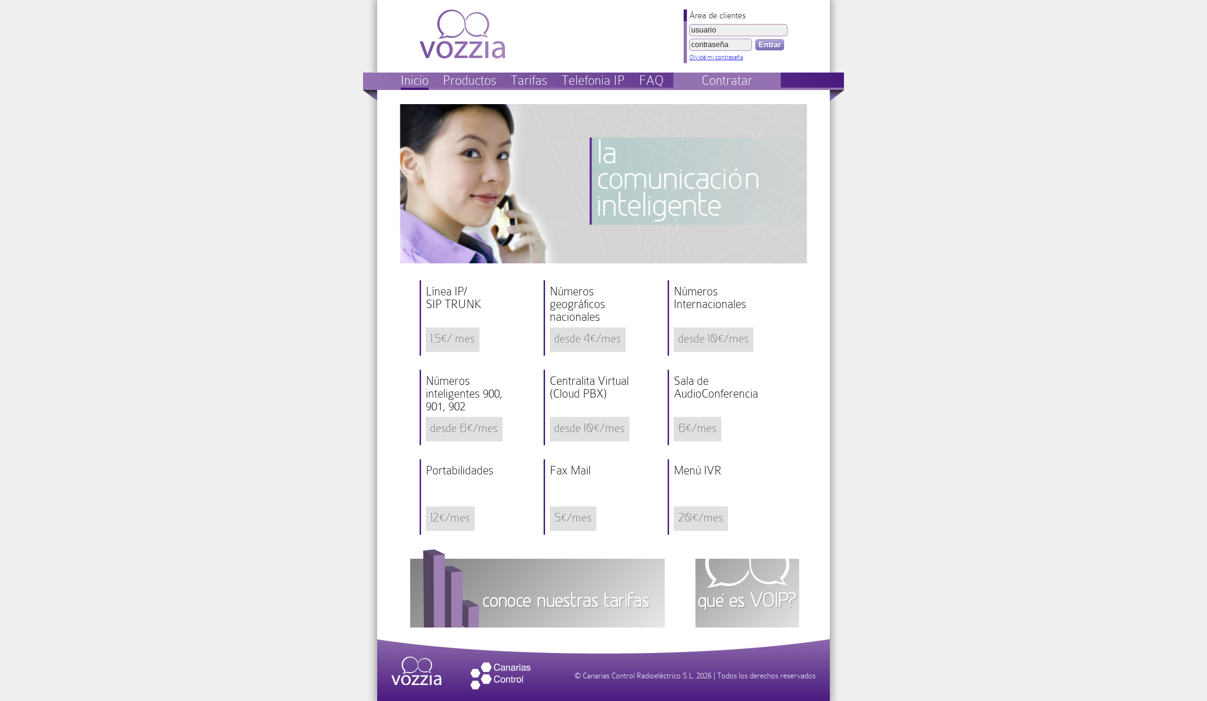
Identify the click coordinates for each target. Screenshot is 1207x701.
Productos (469, 80)
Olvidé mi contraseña (716, 57)
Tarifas (529, 80)
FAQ (651, 80)
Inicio (415, 80)
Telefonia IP (593, 80)
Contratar (727, 80)
